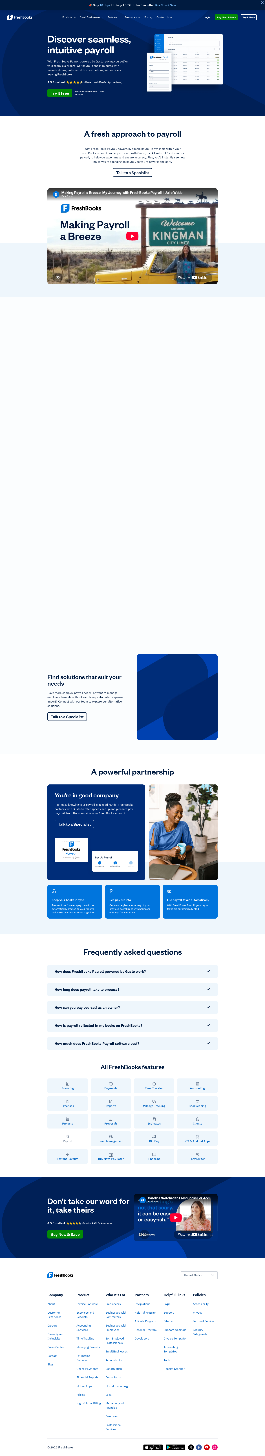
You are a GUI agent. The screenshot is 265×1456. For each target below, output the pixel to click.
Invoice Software (87, 1304)
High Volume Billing (88, 1403)
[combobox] (199, 1275)
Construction (114, 1368)
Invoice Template (175, 1338)
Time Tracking (85, 1338)
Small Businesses (90, 17)
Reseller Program (146, 1330)
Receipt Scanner (174, 1368)
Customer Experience (54, 1315)
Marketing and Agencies (115, 1405)
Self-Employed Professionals (115, 1341)
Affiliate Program (145, 1321)
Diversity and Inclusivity (55, 1336)
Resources (131, 17)
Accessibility (201, 1304)
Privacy (197, 1312)
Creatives (112, 1416)
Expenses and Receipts (85, 1315)
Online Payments (87, 1368)
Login (207, 17)
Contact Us (162, 17)
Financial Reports (87, 1377)
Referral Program (145, 1312)
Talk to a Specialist (132, 172)
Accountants (114, 1360)
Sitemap (169, 1321)
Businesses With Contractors (116, 1315)
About (51, 1304)
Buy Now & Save (226, 17)
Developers (142, 1338)
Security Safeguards (200, 1332)
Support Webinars (175, 1330)
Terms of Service (203, 1321)
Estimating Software (83, 1358)
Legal (109, 1394)
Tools (167, 1360)
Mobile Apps (84, 1386)
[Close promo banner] (262, 2)
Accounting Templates (171, 1349)
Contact (52, 1356)
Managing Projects (88, 1347)
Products (67, 17)
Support (169, 1312)
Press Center (55, 1347)
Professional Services (114, 1427)
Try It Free (248, 17)
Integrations (142, 1304)
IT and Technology (117, 1386)
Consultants (113, 1377)
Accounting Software (83, 1328)
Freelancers (113, 1304)
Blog (50, 1364)
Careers (52, 1325)
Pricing (148, 17)
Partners (112, 17)
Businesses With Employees (116, 1328)
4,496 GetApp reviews (109, 82)
